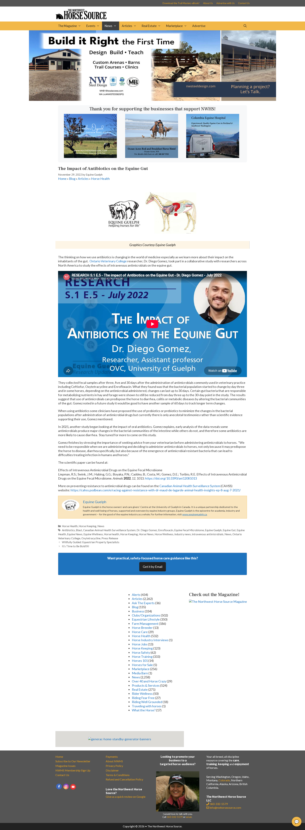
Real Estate (149, 26)
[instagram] (66, 786)
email (189, 817)
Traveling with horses (147, 706)
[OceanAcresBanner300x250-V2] (151, 157)
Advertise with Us (225, 3)
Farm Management (145, 623)
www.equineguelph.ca (194, 514)
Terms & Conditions (118, 775)
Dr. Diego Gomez (147, 530)
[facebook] (59, 786)
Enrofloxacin (165, 530)
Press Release (109, 538)
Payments (112, 756)
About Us (208, 3)
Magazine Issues (65, 765)
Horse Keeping (87, 526)
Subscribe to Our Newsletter (72, 761)
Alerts (136, 595)
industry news (182, 534)
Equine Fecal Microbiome (189, 530)
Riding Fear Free (143, 698)
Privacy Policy (114, 765)
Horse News (146, 534)
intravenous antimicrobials (207, 534)
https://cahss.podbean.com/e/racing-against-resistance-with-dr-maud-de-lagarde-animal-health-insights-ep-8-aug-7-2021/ (156, 490)
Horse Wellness (164, 534)
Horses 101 (140, 661)
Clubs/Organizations (146, 615)
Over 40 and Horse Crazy (149, 681)
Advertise (198, 26)
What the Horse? (144, 710)
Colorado (224, 780)
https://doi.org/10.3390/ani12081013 (171, 478)
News (108, 26)
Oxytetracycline (90, 538)
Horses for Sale (142, 665)
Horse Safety (141, 652)
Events (90, 26)
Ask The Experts (143, 603)
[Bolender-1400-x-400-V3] (152, 100)
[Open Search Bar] (245, 26)
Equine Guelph (213, 530)
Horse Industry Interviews (150, 640)
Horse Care (140, 632)
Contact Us (244, 3)
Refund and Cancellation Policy (124, 779)
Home (62, 179)
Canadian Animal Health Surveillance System (189, 486)
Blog (72, 179)
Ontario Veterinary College (108, 261)
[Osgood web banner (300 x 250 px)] (90, 157)
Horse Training (142, 656)
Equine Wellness (93, 534)
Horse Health (100, 179)
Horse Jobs (139, 644)
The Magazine (67, 26)
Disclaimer (112, 770)
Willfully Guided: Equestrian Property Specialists (90, 542)
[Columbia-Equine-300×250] (212, 157)
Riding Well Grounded (147, 702)
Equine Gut (229, 530)
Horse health (111, 534)
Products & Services (146, 685)
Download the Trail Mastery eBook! (181, 3)
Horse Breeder (142, 628)
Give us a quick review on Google (125, 796)
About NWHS (114, 761)
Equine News (74, 534)
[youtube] (73, 787)
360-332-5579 (175, 817)
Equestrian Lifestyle (146, 619)
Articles (127, 26)
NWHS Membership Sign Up (72, 770)
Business (138, 611)
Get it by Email (152, 567)
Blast (79, 530)
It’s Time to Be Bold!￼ (75, 546)
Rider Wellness (142, 693)
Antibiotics (68, 530)
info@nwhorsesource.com (225, 807)
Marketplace (174, 26)
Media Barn (140, 673)
